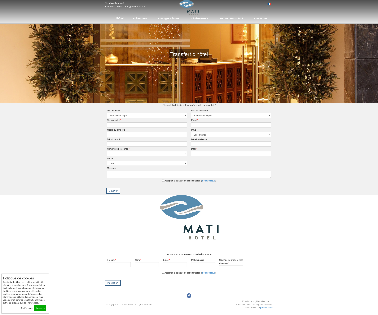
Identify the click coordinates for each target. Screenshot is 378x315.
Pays (193, 129)
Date (194, 148)
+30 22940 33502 (114, 6)
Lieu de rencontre (200, 110)
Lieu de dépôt (113, 110)
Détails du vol (113, 139)
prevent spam (266, 307)
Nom (138, 259)
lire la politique (208, 180)
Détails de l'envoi (199, 139)
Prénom (111, 259)
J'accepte (40, 308)
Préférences (26, 308)
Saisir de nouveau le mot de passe (231, 261)
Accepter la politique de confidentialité (182, 180)
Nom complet (114, 120)
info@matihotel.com (135, 6)
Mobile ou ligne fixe (116, 129)
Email (194, 120)
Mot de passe (198, 259)
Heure (110, 158)
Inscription (112, 282)
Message (111, 167)
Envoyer (113, 190)
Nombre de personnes (118, 148)
